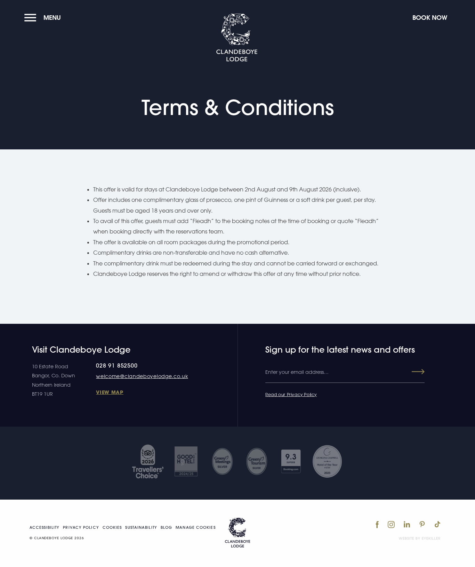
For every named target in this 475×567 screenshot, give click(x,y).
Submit (412, 371)
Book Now (429, 18)
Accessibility (44, 527)
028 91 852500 (116, 365)
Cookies (112, 527)
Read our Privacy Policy (291, 394)
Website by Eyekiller (420, 538)
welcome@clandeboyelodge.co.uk (142, 376)
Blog (166, 527)
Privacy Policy (81, 527)
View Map (109, 392)
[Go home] (237, 533)
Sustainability (141, 527)
